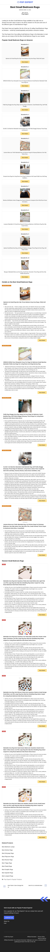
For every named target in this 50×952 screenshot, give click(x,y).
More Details (25, 62)
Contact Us (9, 917)
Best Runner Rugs (7, 859)
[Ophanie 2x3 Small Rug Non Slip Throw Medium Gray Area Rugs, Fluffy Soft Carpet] (25, 51)
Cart (5, 923)
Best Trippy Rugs (7, 863)
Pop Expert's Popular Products (13, 879)
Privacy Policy (41, 936)
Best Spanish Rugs (7, 872)
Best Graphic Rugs (7, 869)
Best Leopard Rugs (7, 876)
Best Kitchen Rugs (7, 850)
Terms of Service (42, 938)
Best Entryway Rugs (8, 853)
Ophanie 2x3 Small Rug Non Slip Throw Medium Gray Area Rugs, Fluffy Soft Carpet (25, 58)
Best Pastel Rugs (7, 866)
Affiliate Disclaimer (31, 936)
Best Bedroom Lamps (8, 846)
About (5, 921)
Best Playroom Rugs (8, 856)
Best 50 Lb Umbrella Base (35, 885)
